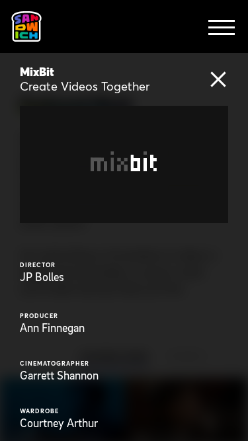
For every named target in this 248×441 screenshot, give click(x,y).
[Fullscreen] (215, 212)
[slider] (136, 212)
